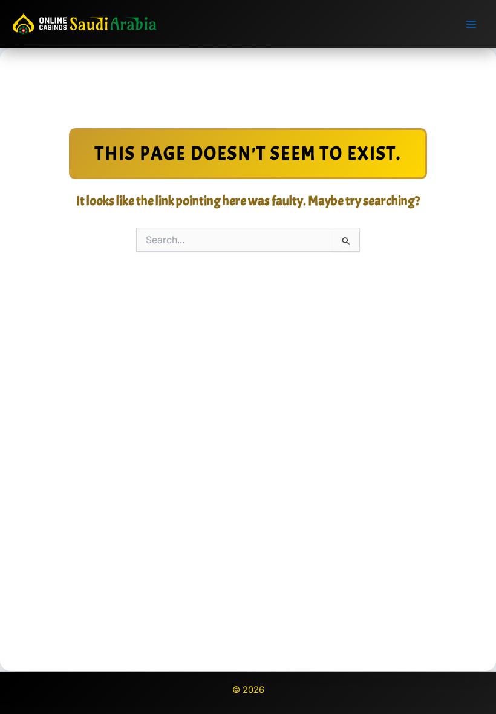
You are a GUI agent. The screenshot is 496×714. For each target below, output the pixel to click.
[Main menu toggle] (471, 24)
